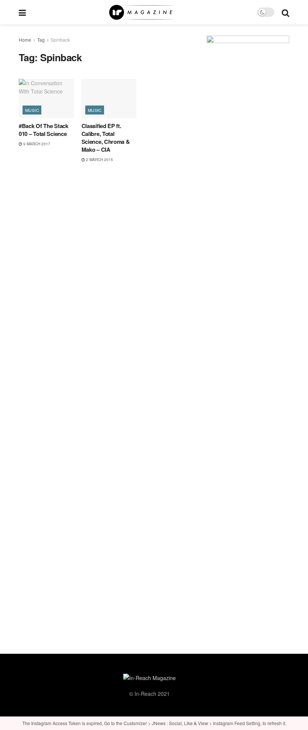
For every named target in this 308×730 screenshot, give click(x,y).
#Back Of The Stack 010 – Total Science (43, 130)
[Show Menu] (22, 12)
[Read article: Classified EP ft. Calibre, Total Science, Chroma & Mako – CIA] (109, 98)
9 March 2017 (36, 143)
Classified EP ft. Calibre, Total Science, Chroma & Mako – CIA (106, 138)
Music (32, 110)
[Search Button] (285, 12)
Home (25, 39)
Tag (41, 39)
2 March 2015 (99, 159)
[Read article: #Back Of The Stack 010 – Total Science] (46, 98)
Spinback (60, 39)
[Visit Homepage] (141, 12)
